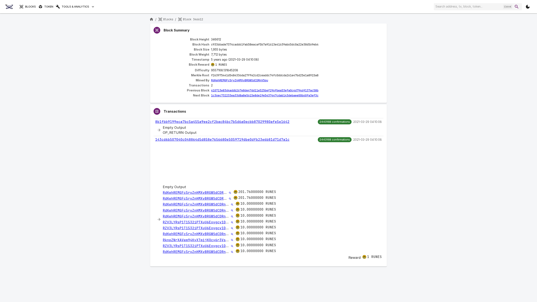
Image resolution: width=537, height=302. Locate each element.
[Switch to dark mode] (528, 7)
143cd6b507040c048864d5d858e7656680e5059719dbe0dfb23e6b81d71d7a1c (222, 139)
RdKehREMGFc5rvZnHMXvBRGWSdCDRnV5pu (239, 80)
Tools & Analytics (75, 6)
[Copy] (321, 45)
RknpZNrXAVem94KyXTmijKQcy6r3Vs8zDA (198, 240)
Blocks (30, 6)
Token (48, 6)
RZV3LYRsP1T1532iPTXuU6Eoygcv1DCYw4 (198, 222)
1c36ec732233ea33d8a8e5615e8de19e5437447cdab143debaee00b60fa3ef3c (264, 95)
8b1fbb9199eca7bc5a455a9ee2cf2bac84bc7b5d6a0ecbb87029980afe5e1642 (222, 122)
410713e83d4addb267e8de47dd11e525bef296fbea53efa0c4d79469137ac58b (264, 90)
